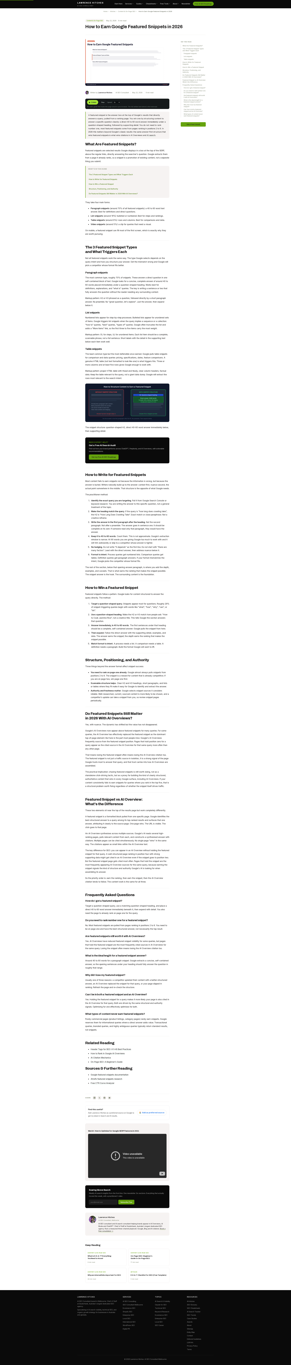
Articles (112, 11)
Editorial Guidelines (194, 1339)
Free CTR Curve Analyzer (102, 1083)
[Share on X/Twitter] (99, 1098)
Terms (189, 1349)
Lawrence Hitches (90, 4)
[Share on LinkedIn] (94, 1098)
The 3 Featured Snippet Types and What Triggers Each (111, 174)
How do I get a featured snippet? (195, 88)
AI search (151, 135)
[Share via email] (109, 1098)
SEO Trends (191, 1315)
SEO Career (159, 1325)
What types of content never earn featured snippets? (193, 115)
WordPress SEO (129, 1325)
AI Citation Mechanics (101, 1057)
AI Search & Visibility (162, 1301)
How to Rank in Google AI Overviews (108, 1053)
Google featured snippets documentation (109, 1074)
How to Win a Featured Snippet (101, 184)
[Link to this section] (139, 144)
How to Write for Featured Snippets (103, 179)
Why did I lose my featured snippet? (193, 105)
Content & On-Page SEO (126, 11)
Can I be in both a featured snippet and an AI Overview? (193, 110)
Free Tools (164, 4)
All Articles (191, 1301)
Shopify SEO (127, 1312)
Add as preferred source (153, 1112)
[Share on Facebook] (104, 1098)
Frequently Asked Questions (192, 85)
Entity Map (191, 1332)
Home (105, 11)
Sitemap (190, 1329)
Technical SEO (160, 1308)
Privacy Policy (192, 1346)
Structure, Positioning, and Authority (103, 189)
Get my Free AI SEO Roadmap (104, 457)
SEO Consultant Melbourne (133, 1305)
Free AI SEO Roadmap (203, 4)
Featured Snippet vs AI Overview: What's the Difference (194, 81)
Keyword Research (162, 1312)
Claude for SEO (161, 1305)
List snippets (188, 56)
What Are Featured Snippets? (193, 46)
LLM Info (190, 1342)
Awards (189, 1322)
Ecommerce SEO (129, 1308)
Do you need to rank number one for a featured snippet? (195, 91)
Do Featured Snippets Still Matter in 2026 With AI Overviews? (113, 194)
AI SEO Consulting (129, 1301)
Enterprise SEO (128, 1315)
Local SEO (126, 1318)
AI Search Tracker (194, 1312)
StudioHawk (83, 1304)
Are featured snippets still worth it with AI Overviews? (194, 96)
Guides (139, 4)
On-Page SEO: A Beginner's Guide (106, 1062)
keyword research (99, 504)
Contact (190, 1336)
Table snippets (189, 59)
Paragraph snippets (190, 53)
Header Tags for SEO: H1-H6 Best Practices (111, 1049)
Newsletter (186, 4)
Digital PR (126, 1329)
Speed (109, 102)
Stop (102, 102)
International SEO (129, 1322)
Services (128, 4)
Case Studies (192, 1318)
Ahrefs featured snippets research (106, 1079)
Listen (92, 102)
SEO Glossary (192, 1305)
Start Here (118, 4)
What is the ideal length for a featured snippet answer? (193, 101)
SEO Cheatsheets (193, 1308)
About (175, 4)
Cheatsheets (151, 4)
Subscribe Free (126, 1202)
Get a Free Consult (193, 124)
